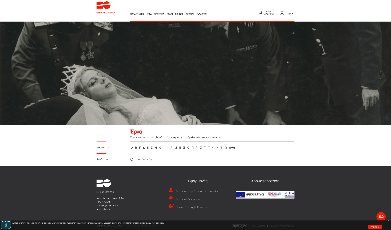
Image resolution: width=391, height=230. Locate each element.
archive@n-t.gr (104, 209)
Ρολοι (170, 14)
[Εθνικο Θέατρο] (104, 183)
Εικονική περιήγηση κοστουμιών (197, 191)
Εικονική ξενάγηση (188, 199)
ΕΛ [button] (290, 13)
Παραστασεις (137, 14)
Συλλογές (201, 14)
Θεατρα (190, 14)
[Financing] (265, 190)
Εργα (149, 14)
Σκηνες (179, 14)
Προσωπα (159, 14)
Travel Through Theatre (191, 207)
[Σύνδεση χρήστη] (282, 12)
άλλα (232, 147)
